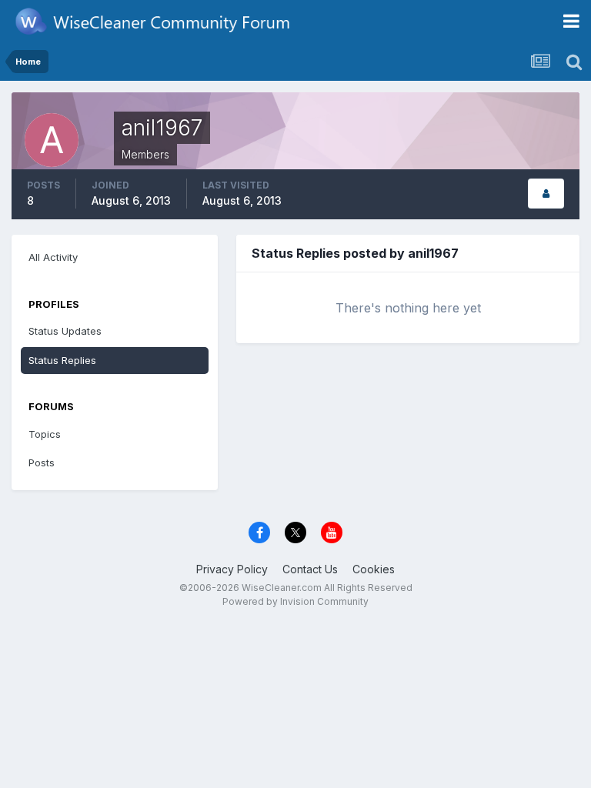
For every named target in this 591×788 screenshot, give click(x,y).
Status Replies (62, 360)
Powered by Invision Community (295, 601)
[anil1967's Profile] (546, 194)
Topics (44, 434)
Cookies (373, 569)
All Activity (53, 257)
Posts (41, 462)
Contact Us (310, 569)
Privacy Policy (232, 569)
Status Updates (65, 331)
